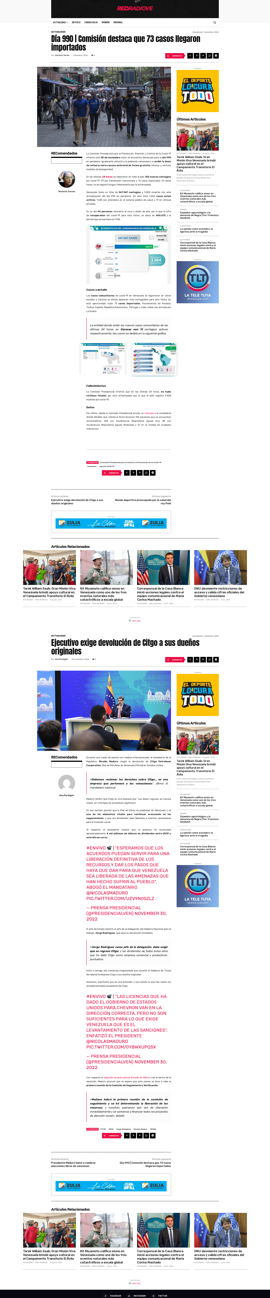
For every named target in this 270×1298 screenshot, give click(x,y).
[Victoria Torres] (66, 179)
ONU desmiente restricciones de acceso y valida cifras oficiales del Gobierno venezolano (219, 592)
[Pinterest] (203, 56)
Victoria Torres (62, 55)
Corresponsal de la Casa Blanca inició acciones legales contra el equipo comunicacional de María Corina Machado (198, 246)
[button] (214, 22)
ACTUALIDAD (58, 32)
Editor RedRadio (194, 153)
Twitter (162, 1296)
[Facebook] (190, 56)
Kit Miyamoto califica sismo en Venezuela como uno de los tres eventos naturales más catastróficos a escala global (198, 197)
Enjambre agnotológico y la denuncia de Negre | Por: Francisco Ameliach (199, 215)
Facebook (115, 1296)
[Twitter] (196, 56)
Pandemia (91, 466)
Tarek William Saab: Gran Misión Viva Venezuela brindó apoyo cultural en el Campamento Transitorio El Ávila (196, 163)
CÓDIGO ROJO (185, 226)
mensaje (149, 413)
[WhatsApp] (209, 56)
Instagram (140, 1296)
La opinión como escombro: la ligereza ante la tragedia (196, 230)
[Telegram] (216, 56)
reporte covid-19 (106, 466)
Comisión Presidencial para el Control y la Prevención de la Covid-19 (130, 462)
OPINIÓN (183, 210)
